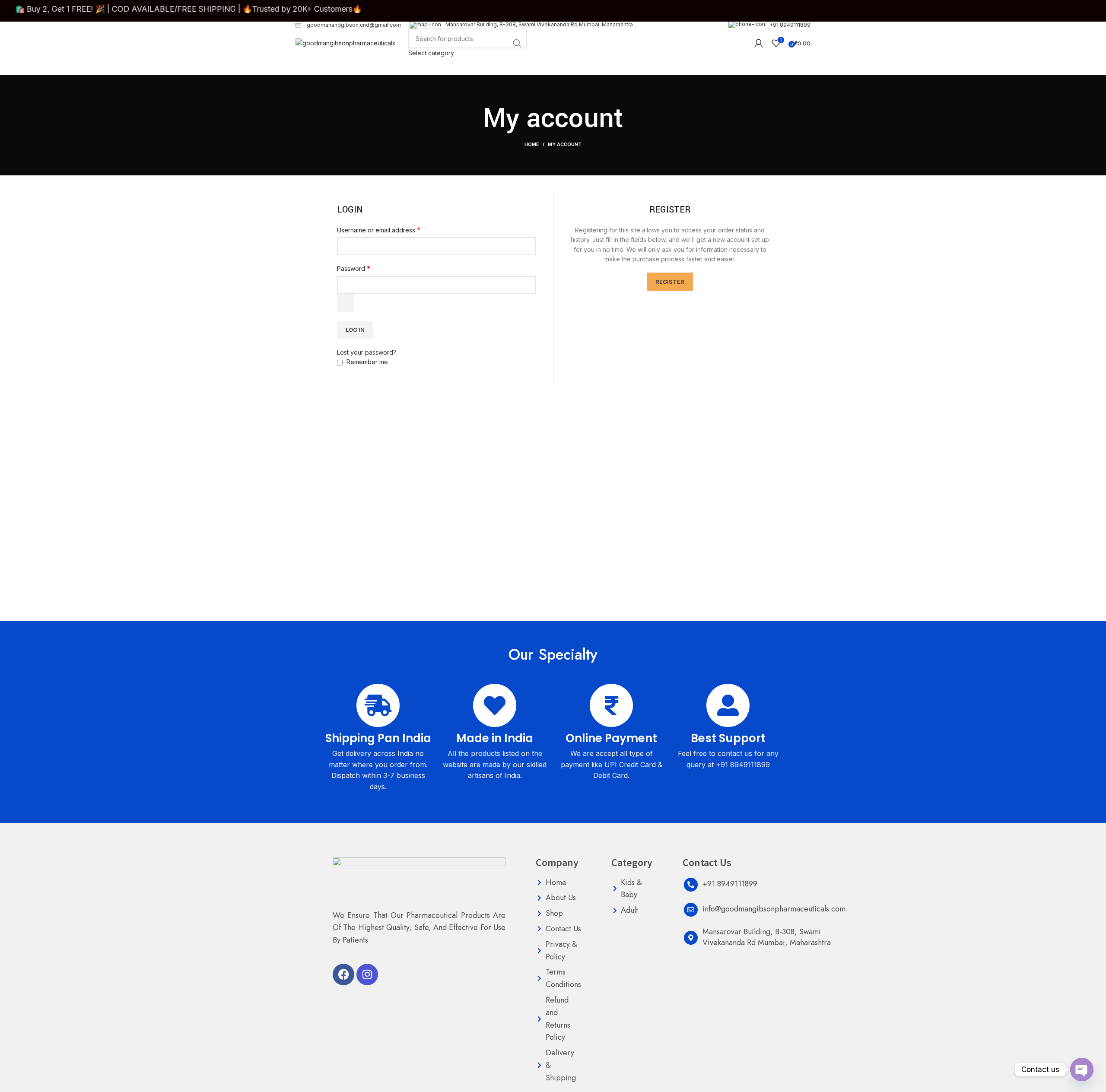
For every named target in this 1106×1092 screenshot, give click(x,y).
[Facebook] (343, 974)
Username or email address (379, 229)
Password (354, 268)
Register (669, 281)
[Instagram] (367, 974)
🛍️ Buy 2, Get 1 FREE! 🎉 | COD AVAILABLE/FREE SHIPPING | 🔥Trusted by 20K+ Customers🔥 (210, 8)
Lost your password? (366, 352)
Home (531, 144)
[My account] (758, 43)
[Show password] (345, 303)
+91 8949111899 (789, 25)
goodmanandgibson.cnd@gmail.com (353, 25)
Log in (355, 329)
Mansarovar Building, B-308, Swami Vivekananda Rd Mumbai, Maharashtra (539, 24)
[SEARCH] (517, 43)
